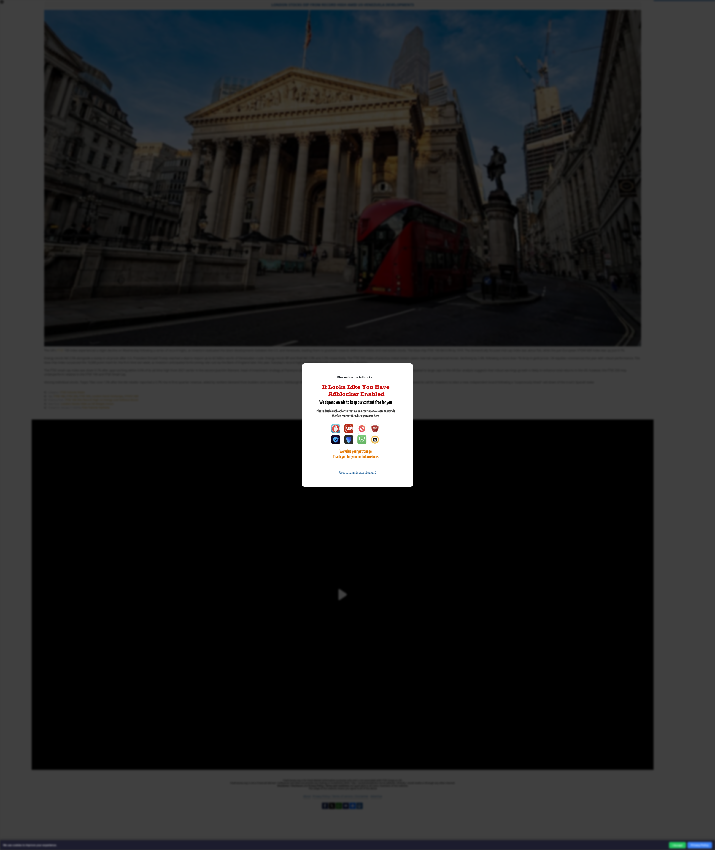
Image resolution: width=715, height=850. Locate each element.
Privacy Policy (700, 845)
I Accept (677, 845)
